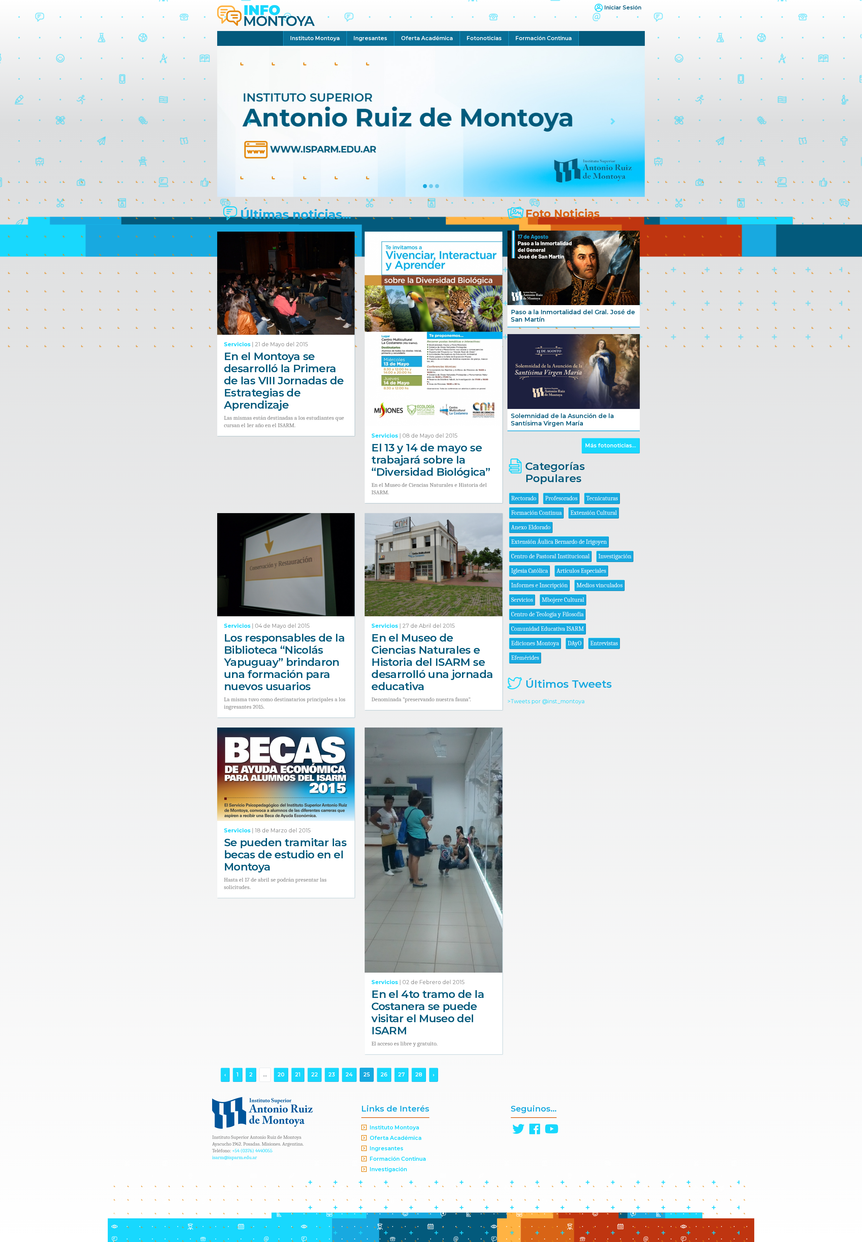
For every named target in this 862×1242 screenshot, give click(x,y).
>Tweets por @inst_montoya (546, 701)
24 (349, 1074)
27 (401, 1074)
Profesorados (561, 498)
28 (418, 1074)
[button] (249, 121)
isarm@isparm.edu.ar (234, 1157)
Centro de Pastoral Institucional (550, 556)
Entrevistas (604, 643)
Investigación (614, 556)
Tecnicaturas (602, 498)
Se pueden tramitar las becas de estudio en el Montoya (285, 854)
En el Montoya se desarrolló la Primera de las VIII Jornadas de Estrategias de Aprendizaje (283, 380)
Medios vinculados (599, 585)
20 (281, 1074)
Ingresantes (370, 38)
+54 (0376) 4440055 (252, 1151)
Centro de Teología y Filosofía (547, 614)
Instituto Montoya (315, 38)
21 (298, 1074)
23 (331, 1074)
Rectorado (523, 498)
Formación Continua (544, 38)
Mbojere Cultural (563, 599)
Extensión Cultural (593, 512)
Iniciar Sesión (622, 7)
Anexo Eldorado (531, 527)
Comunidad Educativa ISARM (547, 628)
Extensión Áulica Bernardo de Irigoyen (559, 541)
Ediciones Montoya (535, 643)
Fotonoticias (484, 38)
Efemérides (525, 657)
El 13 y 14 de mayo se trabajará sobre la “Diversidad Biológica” (430, 459)
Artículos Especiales (581, 570)
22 (314, 1074)
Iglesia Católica (529, 570)
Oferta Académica (427, 38)
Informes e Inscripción (539, 585)
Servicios (237, 344)
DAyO (575, 643)
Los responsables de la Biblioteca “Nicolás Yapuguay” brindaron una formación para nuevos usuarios (284, 662)
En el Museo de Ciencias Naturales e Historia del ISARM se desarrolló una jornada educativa (432, 662)
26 (384, 1074)
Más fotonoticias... (610, 445)
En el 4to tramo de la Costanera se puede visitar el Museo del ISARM (427, 1012)
